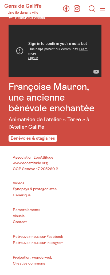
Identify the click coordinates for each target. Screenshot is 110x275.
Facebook (54, 236)
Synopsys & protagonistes (35, 189)
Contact (20, 222)
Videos (18, 183)
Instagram (55, 242)
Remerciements (26, 210)
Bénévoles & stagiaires (33, 138)
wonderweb (42, 257)
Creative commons (29, 263)
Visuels (19, 216)
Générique (22, 195)
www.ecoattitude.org (30, 163)
